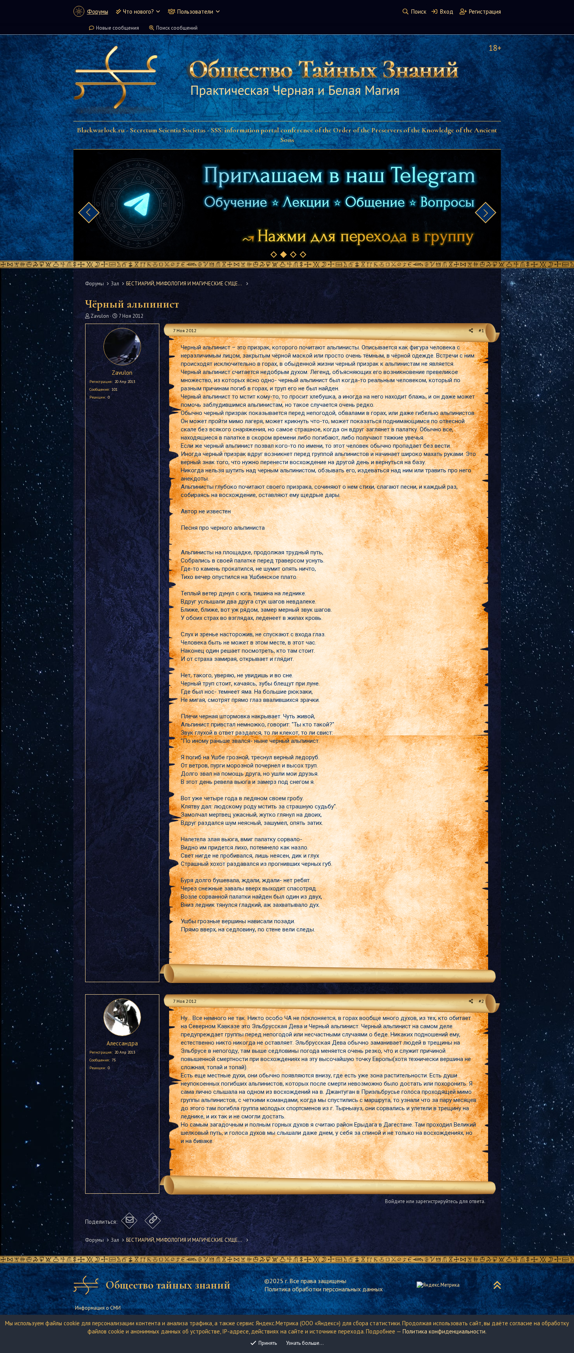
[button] (158, 11)
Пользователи (195, 11)
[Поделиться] (471, 330)
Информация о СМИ (98, 1308)
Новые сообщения (117, 28)
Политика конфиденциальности (444, 1331)
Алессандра (122, 1043)
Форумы (97, 11)
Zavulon (100, 316)
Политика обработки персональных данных (323, 1289)
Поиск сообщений (177, 28)
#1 (481, 330)
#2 (481, 1001)
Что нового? (138, 11)
